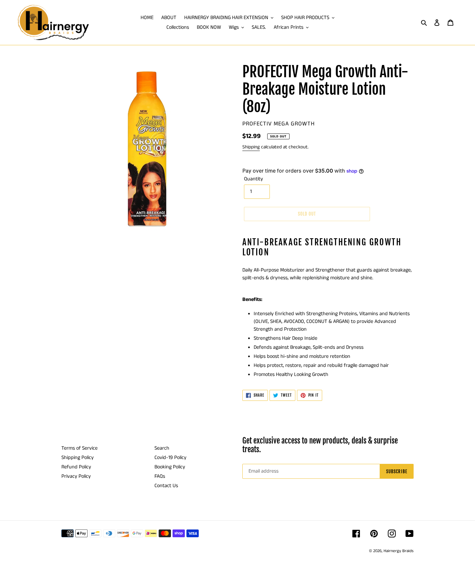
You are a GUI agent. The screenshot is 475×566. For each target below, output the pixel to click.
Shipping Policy (77, 457)
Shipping (251, 147)
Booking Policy (169, 467)
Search (161, 448)
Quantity (253, 179)
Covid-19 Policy (170, 457)
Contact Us (166, 485)
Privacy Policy (76, 476)
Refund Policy (76, 467)
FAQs (159, 476)
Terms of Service (79, 448)
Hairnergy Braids (399, 551)
